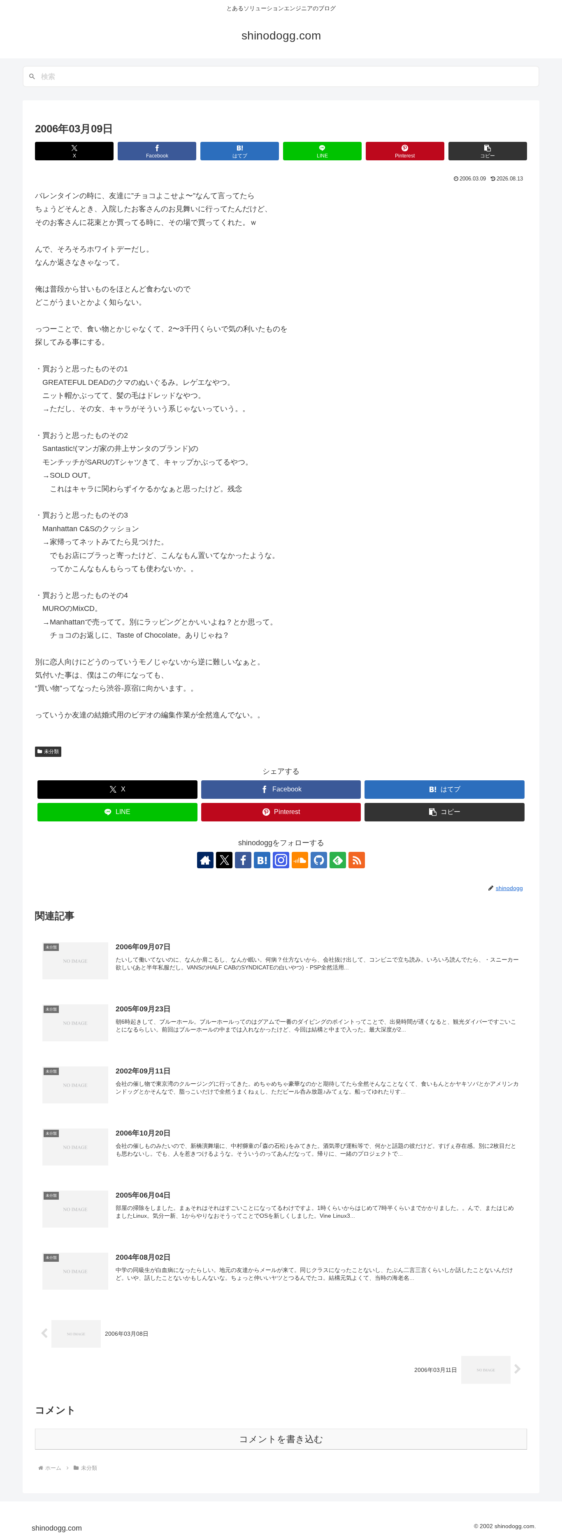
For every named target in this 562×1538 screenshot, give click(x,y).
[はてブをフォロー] (262, 860)
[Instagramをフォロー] (281, 860)
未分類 (51, 751)
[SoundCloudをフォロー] (300, 860)
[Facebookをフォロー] (243, 860)
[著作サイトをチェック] (205, 860)
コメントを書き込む (281, 1439)
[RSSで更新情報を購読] (356, 860)
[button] (487, 151)
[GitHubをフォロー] (319, 860)
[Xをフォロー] (224, 860)
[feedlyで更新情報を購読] (338, 860)
